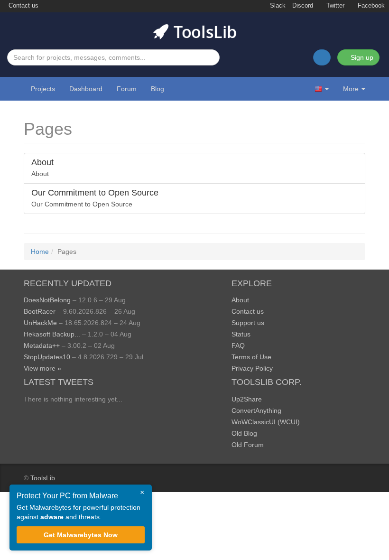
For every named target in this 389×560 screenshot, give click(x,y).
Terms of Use (251, 357)
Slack (277, 5)
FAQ (238, 345)
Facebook (370, 5)
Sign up (361, 57)
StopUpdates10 (47, 357)
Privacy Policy (252, 368)
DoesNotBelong (47, 300)
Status (241, 334)
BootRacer (40, 311)
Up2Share (247, 399)
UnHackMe (40, 323)
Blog (157, 89)
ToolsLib (42, 478)
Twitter (334, 5)
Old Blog (244, 433)
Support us (248, 323)
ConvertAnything (256, 410)
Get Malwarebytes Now (81, 535)
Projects (43, 89)
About (240, 300)
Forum (127, 89)
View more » (42, 368)
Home (40, 251)
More (351, 89)
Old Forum (248, 444)
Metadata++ (42, 345)
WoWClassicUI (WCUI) (266, 422)
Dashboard (85, 89)
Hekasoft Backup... (52, 334)
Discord (302, 5)
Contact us (22, 5)
